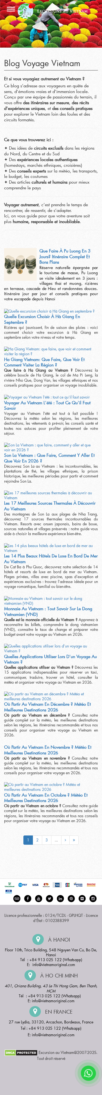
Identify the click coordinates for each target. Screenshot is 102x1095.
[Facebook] (27, 898)
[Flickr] (82, 898)
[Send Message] (88, 1073)
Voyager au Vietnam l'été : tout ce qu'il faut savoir (47, 405)
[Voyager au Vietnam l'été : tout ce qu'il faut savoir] (47, 397)
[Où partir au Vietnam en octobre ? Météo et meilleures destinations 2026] (49, 787)
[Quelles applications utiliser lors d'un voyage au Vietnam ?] (49, 648)
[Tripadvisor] (16, 898)
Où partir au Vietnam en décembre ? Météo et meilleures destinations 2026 (47, 706)
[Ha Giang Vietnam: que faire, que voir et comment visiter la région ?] (49, 351)
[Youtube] (38, 898)
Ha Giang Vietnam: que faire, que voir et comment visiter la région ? (44, 362)
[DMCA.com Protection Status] (21, 1052)
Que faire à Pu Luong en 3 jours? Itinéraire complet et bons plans (65, 256)
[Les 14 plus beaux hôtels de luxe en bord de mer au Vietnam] (49, 548)
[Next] (65, 840)
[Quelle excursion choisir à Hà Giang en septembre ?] (49, 311)
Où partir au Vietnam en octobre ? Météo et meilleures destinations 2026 (46, 797)
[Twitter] (49, 898)
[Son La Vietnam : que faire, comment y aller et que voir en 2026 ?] (49, 447)
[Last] (74, 840)
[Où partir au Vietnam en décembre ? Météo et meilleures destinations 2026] (49, 696)
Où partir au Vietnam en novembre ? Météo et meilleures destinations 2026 (47, 749)
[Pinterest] (60, 898)
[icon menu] (11, 9)
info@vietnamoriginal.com (53, 964)
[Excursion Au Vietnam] (55, 10)
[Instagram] (93, 898)
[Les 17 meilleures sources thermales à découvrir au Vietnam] (49, 495)
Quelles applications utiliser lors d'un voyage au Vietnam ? (50, 659)
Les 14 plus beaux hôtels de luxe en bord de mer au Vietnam (51, 558)
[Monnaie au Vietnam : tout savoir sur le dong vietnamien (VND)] (49, 601)
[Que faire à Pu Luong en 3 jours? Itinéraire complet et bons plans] (20, 264)
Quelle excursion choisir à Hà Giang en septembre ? (42, 319)
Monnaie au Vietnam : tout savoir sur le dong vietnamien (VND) (48, 611)
